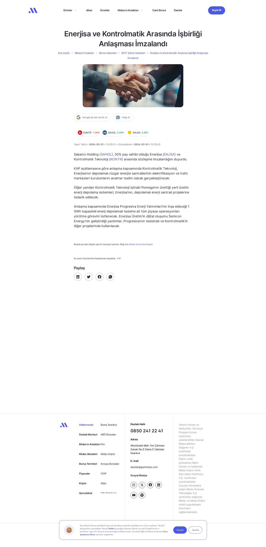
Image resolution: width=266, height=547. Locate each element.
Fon (103, 444)
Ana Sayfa (63, 52)
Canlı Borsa (159, 10)
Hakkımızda (86, 424)
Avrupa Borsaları (110, 463)
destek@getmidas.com (144, 466)
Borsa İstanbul (109, 424)
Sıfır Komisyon (108, 493)
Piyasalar (84, 473)
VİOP (103, 473)
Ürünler (67, 10)
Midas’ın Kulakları (128, 10)
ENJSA (169, 154)
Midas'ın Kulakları (89, 444)
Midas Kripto (108, 454)
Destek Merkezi (88, 434)
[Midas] (33, 10)
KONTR (116, 159)
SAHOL (106, 154)
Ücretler (105, 10)
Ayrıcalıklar (85, 493)
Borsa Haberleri (108, 52)
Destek (178, 10)
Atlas (89, 10)
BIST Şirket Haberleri (133, 52)
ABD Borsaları (108, 434)
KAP (119, 258)
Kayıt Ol (216, 10)
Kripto (82, 483)
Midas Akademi (88, 454)
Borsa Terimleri (88, 463)
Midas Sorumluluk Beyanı (141, 244)
